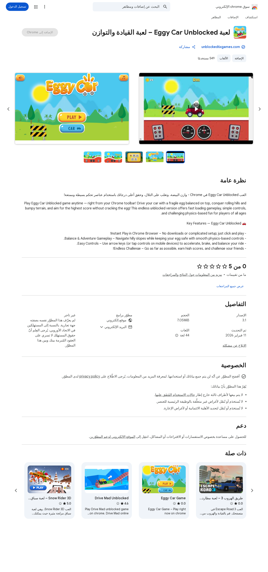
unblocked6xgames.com (220, 47)
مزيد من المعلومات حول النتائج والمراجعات (192, 275)
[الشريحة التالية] (8, 109)
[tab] (251, 17)
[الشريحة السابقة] (259, 109)
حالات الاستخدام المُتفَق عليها (175, 395)
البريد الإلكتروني (115, 327)
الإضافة (239, 58)
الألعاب (224, 58)
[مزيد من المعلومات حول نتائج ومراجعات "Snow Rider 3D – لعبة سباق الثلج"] (60, 503)
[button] (36, 7)
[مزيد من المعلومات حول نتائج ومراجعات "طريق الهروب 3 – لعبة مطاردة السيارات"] (232, 503)
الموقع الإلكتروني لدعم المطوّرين (112, 437)
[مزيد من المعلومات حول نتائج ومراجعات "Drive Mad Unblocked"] (118, 503)
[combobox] (126, 6)
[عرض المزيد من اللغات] (176, 335)
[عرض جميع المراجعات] (230, 286)
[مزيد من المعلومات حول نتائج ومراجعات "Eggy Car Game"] (174, 503)
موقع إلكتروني (116, 320)
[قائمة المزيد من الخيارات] (44, 7)
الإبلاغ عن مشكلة (234, 346)
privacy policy (89, 376)
